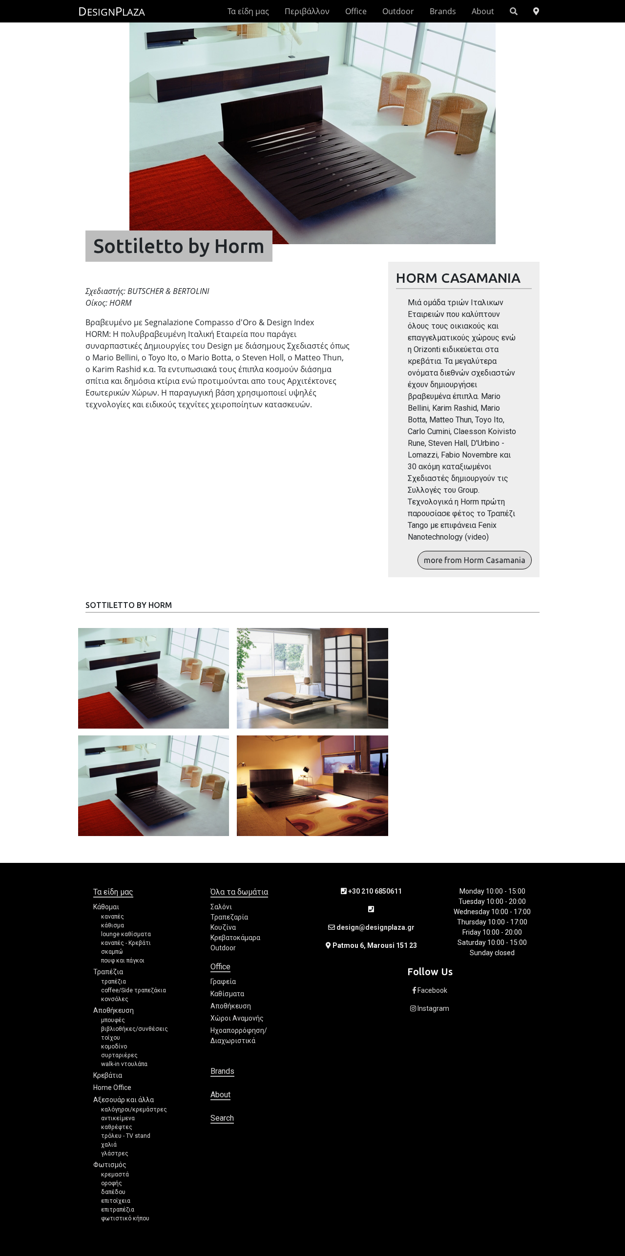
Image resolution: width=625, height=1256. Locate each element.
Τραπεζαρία (229, 917)
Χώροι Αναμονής (237, 1018)
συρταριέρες (119, 1055)
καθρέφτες (116, 1127)
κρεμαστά (115, 1174)
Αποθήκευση (113, 1010)
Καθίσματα (227, 994)
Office (356, 11)
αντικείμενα (118, 1118)
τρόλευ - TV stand (125, 1135)
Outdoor (398, 11)
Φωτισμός (109, 1165)
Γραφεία (223, 981)
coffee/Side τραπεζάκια (133, 990)
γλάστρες (114, 1153)
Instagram (432, 1008)
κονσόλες (114, 999)
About (483, 11)
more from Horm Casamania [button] (474, 560)
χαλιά (109, 1144)
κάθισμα (112, 925)
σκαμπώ (112, 951)
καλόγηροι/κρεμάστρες (134, 1109)
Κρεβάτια (107, 1075)
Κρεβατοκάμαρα (235, 938)
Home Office (112, 1087)
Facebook (431, 990)
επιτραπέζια (117, 1209)
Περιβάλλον (307, 11)
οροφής (111, 1183)
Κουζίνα (223, 927)
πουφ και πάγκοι (123, 960)
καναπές (112, 916)
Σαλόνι (221, 907)
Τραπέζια (108, 972)
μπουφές (113, 1020)
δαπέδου (113, 1192)
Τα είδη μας (248, 11)
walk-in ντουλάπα (124, 1064)
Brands (443, 11)
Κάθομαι (106, 907)
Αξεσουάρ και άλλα (123, 1100)
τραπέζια (113, 981)
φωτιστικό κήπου (125, 1218)
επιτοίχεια (115, 1200)
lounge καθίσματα (126, 934)
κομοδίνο (114, 1046)
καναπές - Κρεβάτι (126, 943)
